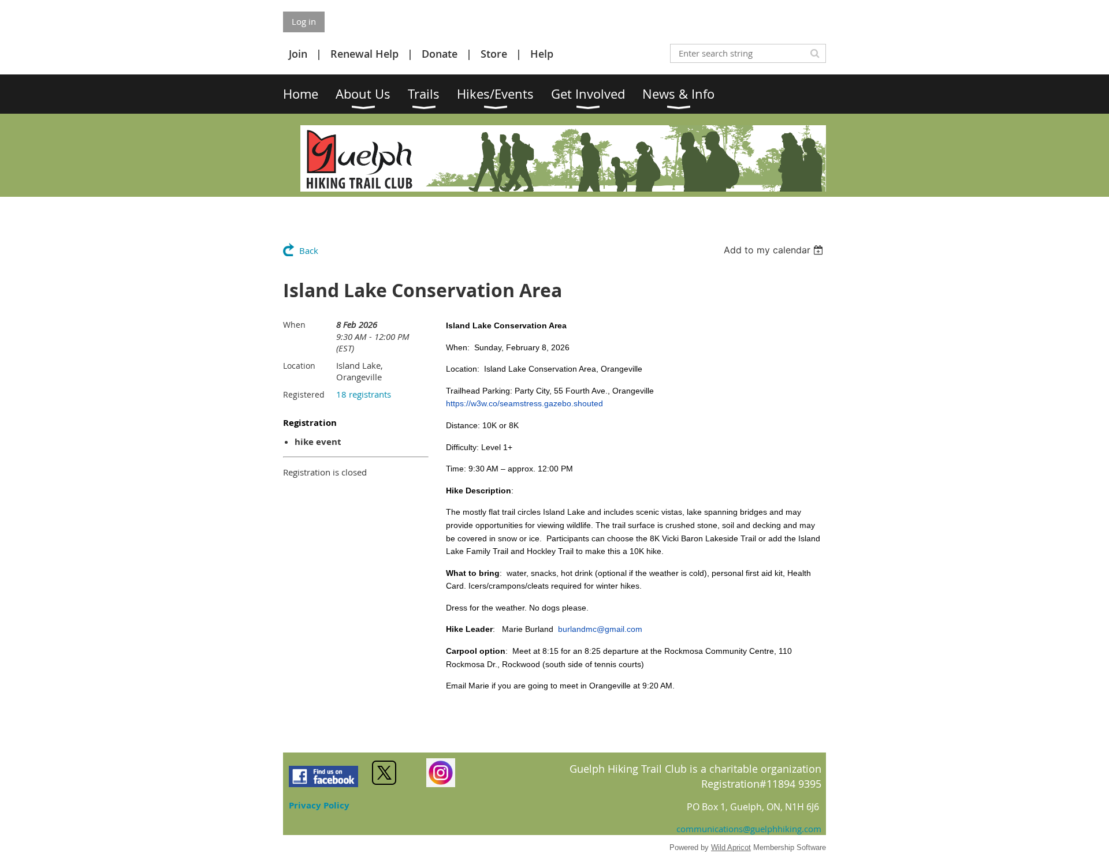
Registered (304, 394)
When (294, 324)
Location (299, 365)
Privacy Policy (319, 805)
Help (541, 54)
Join (298, 54)
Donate (439, 54)
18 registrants (363, 394)
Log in (304, 21)
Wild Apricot (731, 847)
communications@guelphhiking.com (748, 828)
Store (494, 54)
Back (308, 250)
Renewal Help (364, 54)
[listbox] (775, 250)
